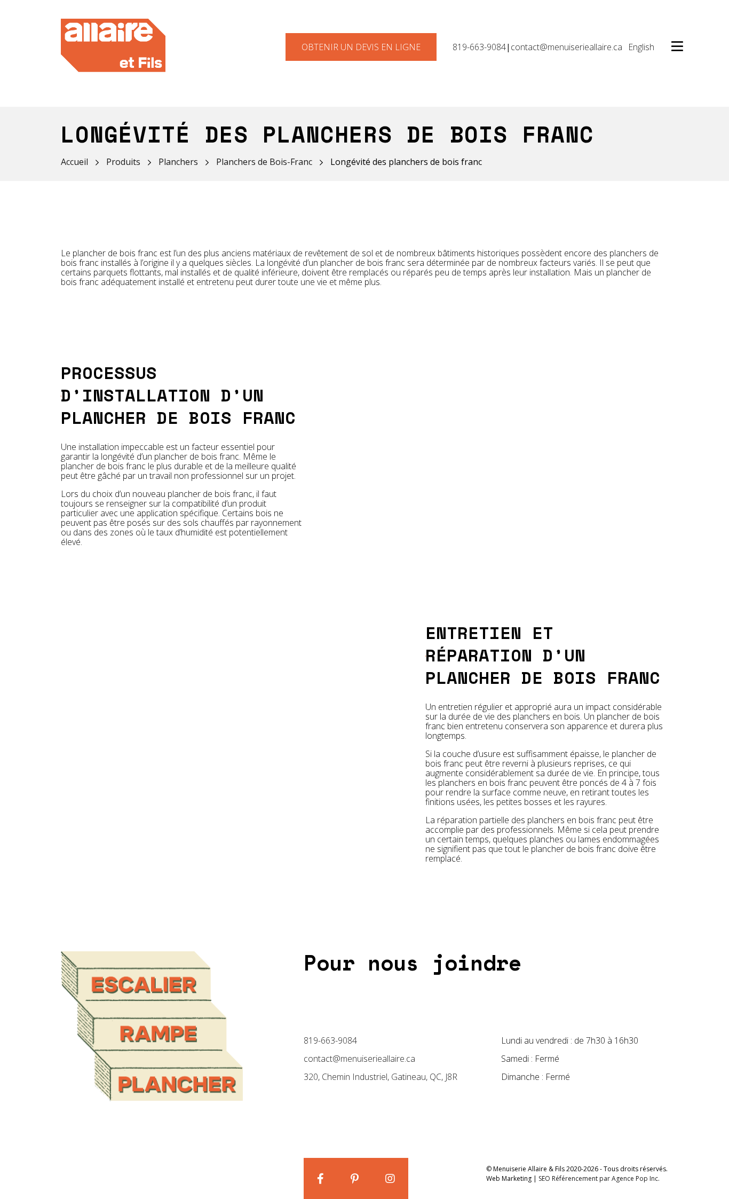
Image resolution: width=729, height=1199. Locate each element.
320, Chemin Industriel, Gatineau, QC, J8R (380, 1077)
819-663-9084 (479, 47)
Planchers (178, 162)
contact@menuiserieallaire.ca (566, 47)
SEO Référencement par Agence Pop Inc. (599, 1178)
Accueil (74, 162)
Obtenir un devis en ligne (361, 47)
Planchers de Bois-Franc (264, 162)
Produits (123, 162)
